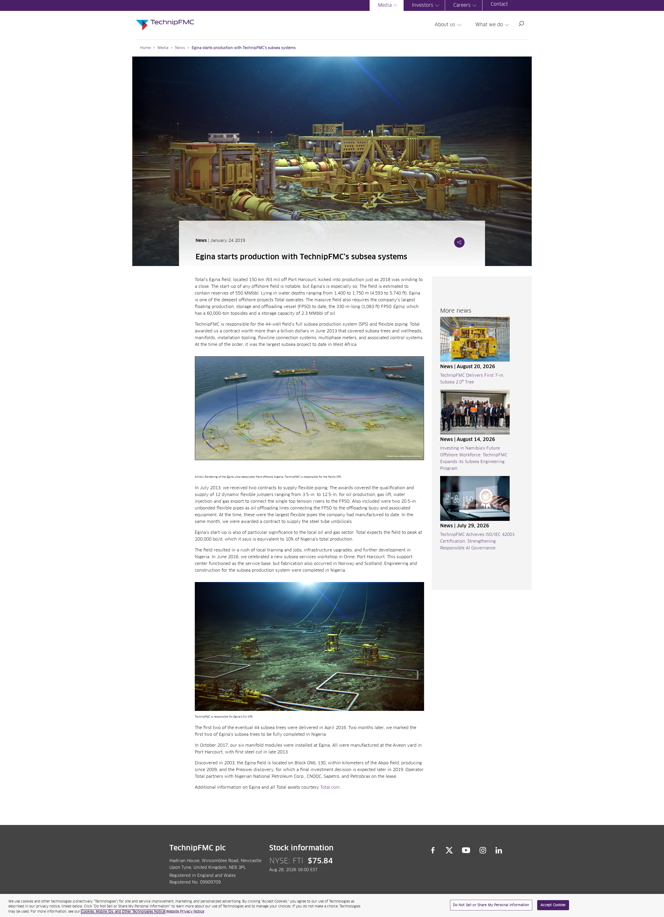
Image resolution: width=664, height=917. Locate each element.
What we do (489, 25)
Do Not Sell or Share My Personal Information (491, 905)
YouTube (466, 850)
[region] (332, 905)
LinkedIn (498, 850)
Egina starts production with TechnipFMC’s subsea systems (244, 48)
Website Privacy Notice (185, 911)
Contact (499, 4)
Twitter (449, 850)
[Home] (165, 19)
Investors (422, 5)
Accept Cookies (553, 905)
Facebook (433, 850)
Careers (462, 5)
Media (385, 5)
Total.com (330, 787)
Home (145, 48)
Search (521, 23)
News (180, 48)
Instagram (483, 850)
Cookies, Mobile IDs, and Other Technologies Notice (123, 911)
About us (445, 25)
